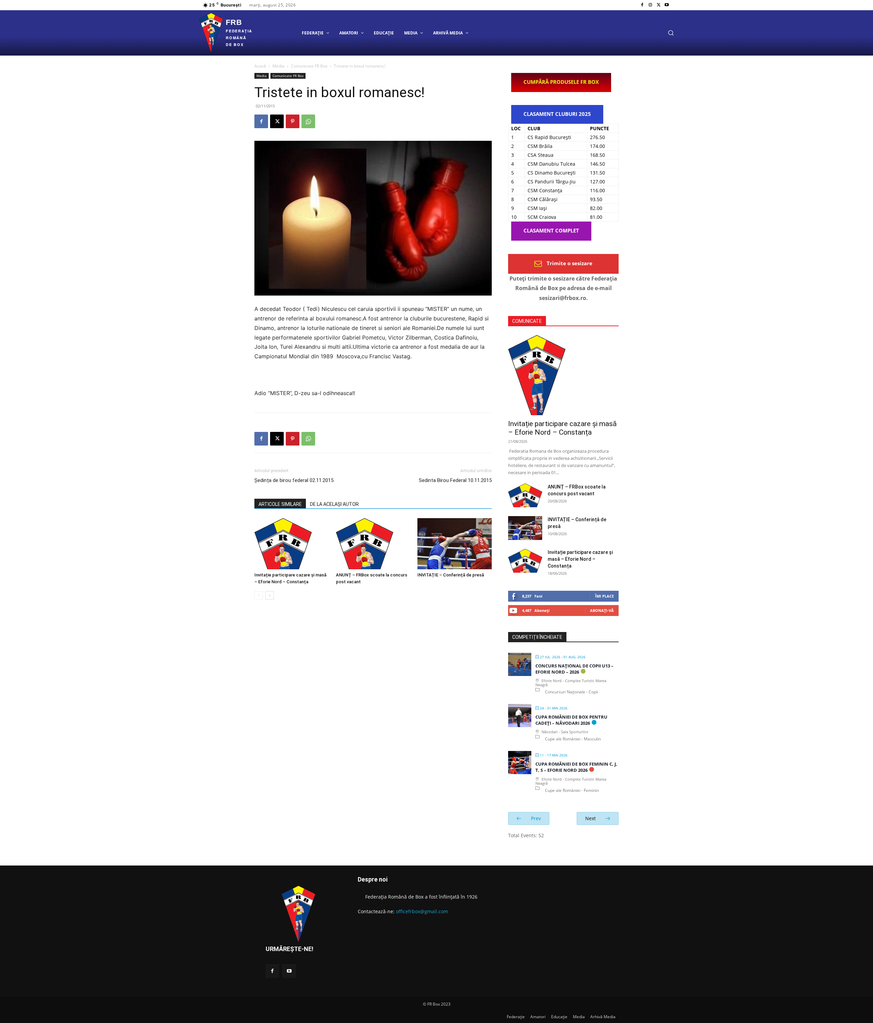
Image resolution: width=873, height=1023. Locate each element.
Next (591, 818)
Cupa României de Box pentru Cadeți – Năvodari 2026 (571, 720)
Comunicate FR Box (309, 66)
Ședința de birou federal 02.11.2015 (294, 480)
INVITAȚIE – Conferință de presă (450, 574)
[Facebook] (642, 5)
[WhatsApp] (308, 121)
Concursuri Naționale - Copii (571, 692)
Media (278, 66)
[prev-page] (258, 595)
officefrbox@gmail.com (422, 911)
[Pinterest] (292, 121)
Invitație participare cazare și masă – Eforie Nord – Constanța (562, 428)
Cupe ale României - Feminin (572, 790)
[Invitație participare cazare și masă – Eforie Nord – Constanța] (291, 543)
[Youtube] (667, 5)
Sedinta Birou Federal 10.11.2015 (455, 480)
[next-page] (269, 595)
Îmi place (604, 596)
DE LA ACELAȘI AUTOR (334, 504)
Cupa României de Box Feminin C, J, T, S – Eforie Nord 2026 (576, 767)
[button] (671, 33)
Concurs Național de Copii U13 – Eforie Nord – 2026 (574, 669)
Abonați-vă (602, 610)
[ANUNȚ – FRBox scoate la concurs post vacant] (373, 543)
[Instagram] (650, 5)
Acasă (260, 66)
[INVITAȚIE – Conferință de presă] (454, 543)
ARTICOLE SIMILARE (280, 504)
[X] (658, 5)
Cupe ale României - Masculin (573, 739)
